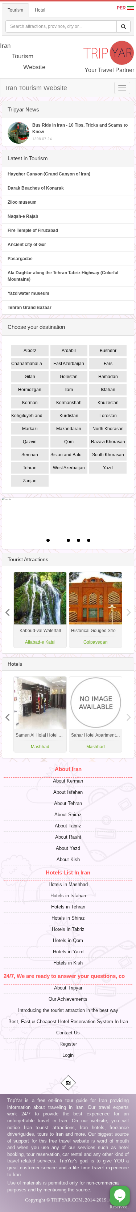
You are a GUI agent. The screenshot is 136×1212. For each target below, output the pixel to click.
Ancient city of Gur (27, 244)
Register (68, 1044)
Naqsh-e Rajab (23, 216)
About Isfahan (68, 792)
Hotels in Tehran (68, 907)
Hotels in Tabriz (68, 929)
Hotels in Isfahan (68, 895)
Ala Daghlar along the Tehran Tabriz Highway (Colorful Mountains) (63, 276)
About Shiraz (68, 814)
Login (68, 1055)
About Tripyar (68, 988)
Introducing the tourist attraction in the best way (68, 1010)
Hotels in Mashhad (68, 884)
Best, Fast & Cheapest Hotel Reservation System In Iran (68, 1021)
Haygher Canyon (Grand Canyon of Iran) (49, 174)
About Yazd (68, 848)
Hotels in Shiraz (68, 918)
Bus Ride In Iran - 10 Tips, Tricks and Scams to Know (80, 132)
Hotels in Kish (68, 963)
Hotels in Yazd (68, 951)
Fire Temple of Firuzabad (33, 230)
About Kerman (68, 781)
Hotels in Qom (68, 940)
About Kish (68, 859)
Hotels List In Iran (68, 872)
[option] (95, 610)
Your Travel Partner (109, 70)
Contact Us (68, 1032)
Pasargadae (20, 258)
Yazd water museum (28, 293)
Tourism (15, 10)
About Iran (68, 769)
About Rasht (68, 837)
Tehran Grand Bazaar (29, 307)
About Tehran (68, 803)
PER (122, 7)
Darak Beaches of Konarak (36, 188)
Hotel (40, 10)
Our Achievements (68, 999)
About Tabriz (68, 826)
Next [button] (7, 609)
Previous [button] (128, 609)
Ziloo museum (22, 202)
